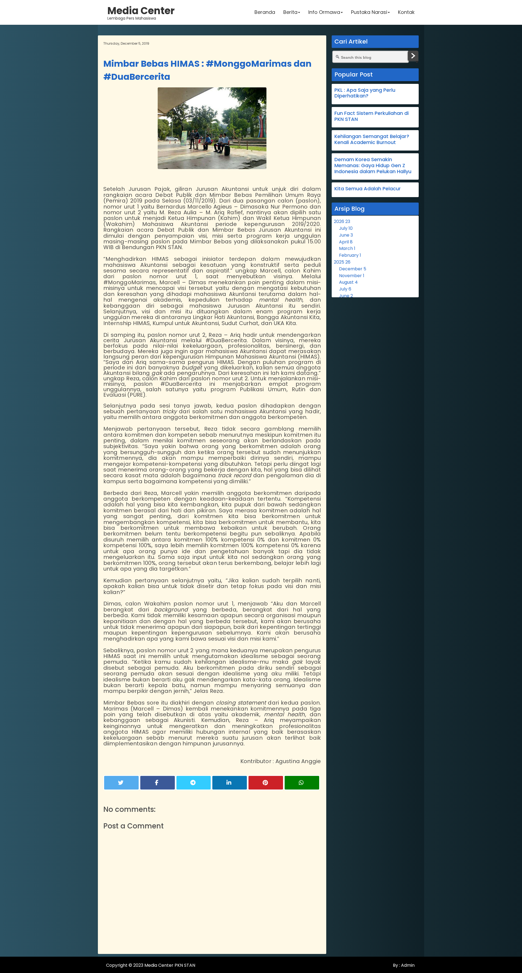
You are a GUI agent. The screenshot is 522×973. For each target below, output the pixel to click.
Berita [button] (290, 12)
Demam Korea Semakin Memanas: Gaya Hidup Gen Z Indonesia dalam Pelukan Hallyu (372, 165)
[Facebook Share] (157, 782)
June (346, 235)
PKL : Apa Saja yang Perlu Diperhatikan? (364, 93)
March (347, 248)
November (351, 276)
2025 (342, 262)
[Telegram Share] (194, 782)
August (348, 282)
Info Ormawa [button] (324, 12)
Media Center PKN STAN (169, 965)
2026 (342, 221)
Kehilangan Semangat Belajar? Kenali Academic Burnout (371, 139)
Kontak (406, 12)
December (352, 269)
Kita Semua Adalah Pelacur (367, 188)
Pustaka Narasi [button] (369, 12)
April (346, 242)
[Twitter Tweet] (121, 782)
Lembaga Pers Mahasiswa (141, 12)
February (350, 255)
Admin (407, 965)
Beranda (264, 12)
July (346, 228)
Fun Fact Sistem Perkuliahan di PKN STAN (371, 116)
